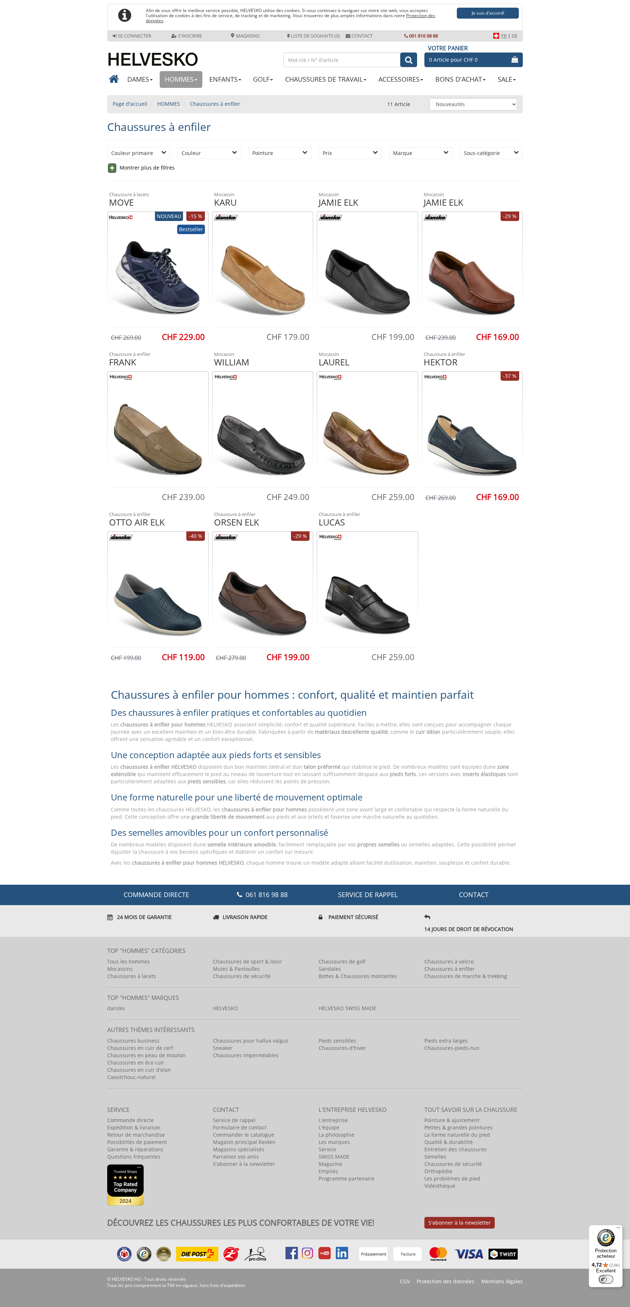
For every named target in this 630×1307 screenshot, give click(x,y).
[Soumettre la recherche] (408, 60)
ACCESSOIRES (399, 79)
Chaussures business (133, 1040)
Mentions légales (502, 1281)
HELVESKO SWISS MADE (347, 1008)
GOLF (261, 79)
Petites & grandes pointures (458, 1127)
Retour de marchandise (136, 1134)
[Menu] (618, 1229)
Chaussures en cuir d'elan (139, 1069)
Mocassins (120, 968)
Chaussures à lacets (131, 976)
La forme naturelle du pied (457, 1134)
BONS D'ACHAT (458, 79)
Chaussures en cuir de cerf (140, 1047)
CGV (405, 1281)
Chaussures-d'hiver (342, 1047)
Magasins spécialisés (238, 1149)
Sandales (330, 968)
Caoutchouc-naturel (131, 1077)
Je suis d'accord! (488, 13)
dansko (116, 1008)
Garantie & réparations (135, 1149)
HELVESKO (225, 1008)
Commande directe (130, 1120)
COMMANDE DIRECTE (156, 894)
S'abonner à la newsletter (244, 1163)
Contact (362, 35)
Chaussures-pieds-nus (451, 1047)
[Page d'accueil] (191, 56)
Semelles (435, 1156)
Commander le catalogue (243, 1134)
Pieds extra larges (446, 1040)
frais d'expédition (227, 1285)
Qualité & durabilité (448, 1142)
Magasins (247, 35)
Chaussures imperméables (246, 1055)
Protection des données (445, 1281)
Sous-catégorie (482, 153)
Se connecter (134, 35)
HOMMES (179, 79)
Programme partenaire (346, 1178)
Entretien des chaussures (455, 1149)
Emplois (328, 1171)
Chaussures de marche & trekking (465, 976)
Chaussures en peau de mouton (146, 1055)
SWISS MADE (334, 1156)
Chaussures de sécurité (242, 976)
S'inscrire (190, 35)
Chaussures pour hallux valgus (250, 1040)
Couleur (191, 153)
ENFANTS (223, 79)
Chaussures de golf (342, 961)
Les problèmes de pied (452, 1178)
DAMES (138, 79)
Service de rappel (368, 894)
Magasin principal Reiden (244, 1142)
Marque (402, 153)
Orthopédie (438, 1171)
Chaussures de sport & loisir (247, 961)
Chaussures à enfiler (449, 968)
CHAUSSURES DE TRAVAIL (324, 79)
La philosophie (336, 1134)
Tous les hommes (128, 961)
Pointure (262, 153)
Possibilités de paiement (137, 1142)
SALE (505, 79)
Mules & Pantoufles (236, 968)
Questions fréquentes (133, 1156)
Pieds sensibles (337, 1040)
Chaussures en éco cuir (135, 1062)
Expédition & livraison (133, 1127)
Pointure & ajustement (451, 1120)
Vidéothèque (439, 1185)
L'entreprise (333, 1120)
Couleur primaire (132, 153)
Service (327, 1149)
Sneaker (223, 1047)
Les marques (334, 1142)
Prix (327, 153)
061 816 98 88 (423, 35)
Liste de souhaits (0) (315, 35)
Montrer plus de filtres (146, 167)
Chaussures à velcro (449, 961)
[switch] (606, 1279)
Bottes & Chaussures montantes (358, 976)
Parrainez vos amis (236, 1156)
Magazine (330, 1163)
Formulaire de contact (240, 1127)
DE (514, 35)
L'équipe (329, 1127)
